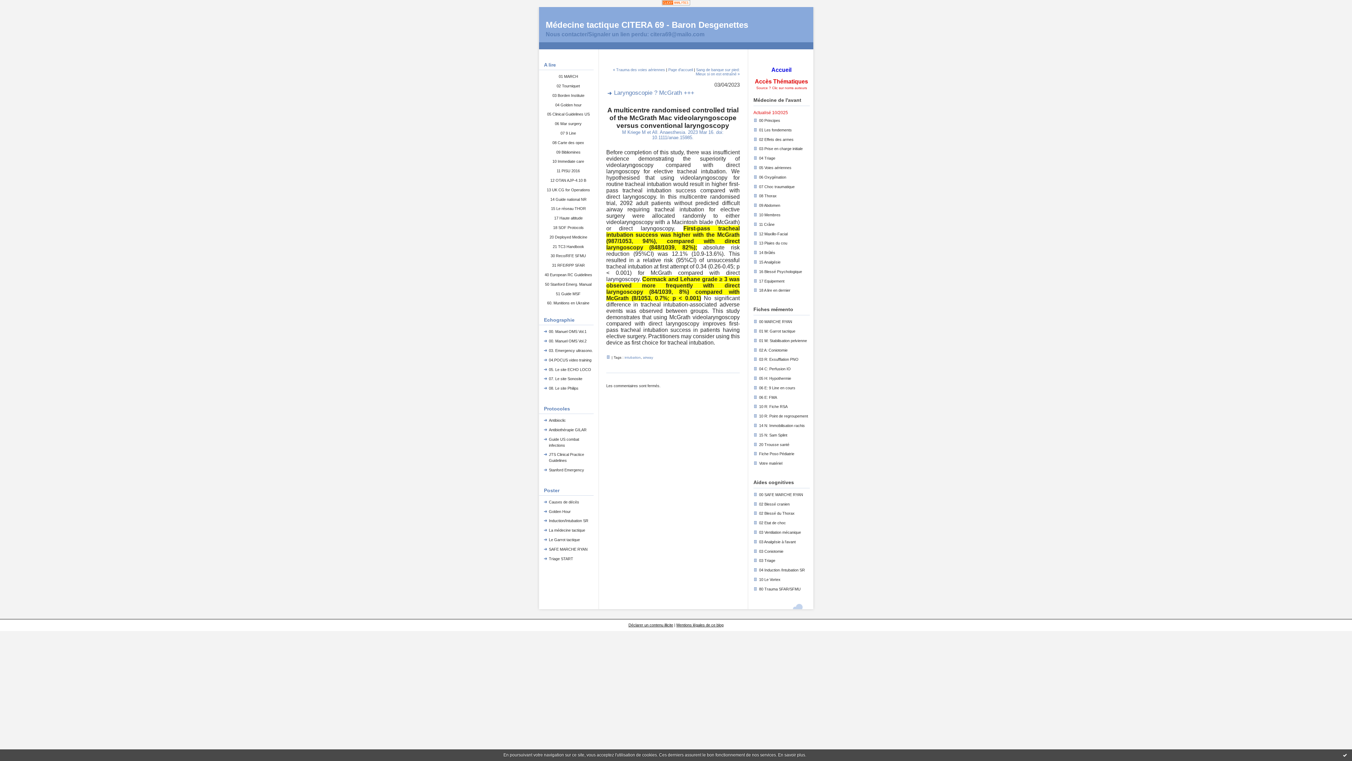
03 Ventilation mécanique (780, 532)
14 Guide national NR (568, 199)
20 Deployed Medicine (568, 237)
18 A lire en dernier (774, 290)
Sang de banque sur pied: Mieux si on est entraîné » (718, 72)
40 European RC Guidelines (568, 275)
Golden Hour (560, 511)
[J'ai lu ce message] (1345, 755)
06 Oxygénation (772, 177)
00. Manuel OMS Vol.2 (568, 341)
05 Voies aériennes (775, 168)
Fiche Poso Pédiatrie (776, 454)
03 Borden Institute (568, 95)
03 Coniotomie (771, 551)
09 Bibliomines (568, 152)
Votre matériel (770, 463)
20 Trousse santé (774, 445)
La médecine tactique (567, 530)
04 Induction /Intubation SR (782, 570)
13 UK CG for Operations (568, 190)
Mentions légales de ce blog (700, 625)
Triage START (561, 559)
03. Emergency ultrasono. (571, 350)
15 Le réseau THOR (568, 208)
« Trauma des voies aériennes (639, 70)
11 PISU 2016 (568, 171)
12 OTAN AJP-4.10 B (568, 180)
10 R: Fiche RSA (773, 406)
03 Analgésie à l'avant (777, 542)
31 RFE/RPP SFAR (568, 265)
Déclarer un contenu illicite (650, 625)
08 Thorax (768, 196)
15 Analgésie (770, 262)
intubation (633, 357)
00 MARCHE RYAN (775, 322)
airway (648, 357)
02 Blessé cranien (774, 504)
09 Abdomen (769, 205)
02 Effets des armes (776, 139)
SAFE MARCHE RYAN (568, 549)
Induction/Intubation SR (568, 521)
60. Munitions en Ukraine (568, 303)
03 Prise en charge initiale (781, 149)
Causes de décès (564, 502)
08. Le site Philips (563, 388)
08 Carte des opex (568, 143)
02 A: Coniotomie (773, 350)
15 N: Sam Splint (773, 435)
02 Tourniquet (568, 86)
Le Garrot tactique (564, 540)
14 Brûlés (767, 252)
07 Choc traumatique (777, 187)
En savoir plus (791, 755)
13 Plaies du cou (773, 243)
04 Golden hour (568, 105)
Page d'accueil (680, 70)
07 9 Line (568, 133)
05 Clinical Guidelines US (568, 114)
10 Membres (770, 215)
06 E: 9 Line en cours (777, 388)
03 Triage (767, 560)
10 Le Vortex (770, 579)
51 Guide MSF (568, 294)
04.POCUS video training (570, 360)
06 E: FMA (768, 397)
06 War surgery (568, 124)
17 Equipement (771, 281)
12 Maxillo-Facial (773, 234)
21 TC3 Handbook (568, 247)
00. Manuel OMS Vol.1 (568, 331)
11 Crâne (767, 224)
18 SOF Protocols (568, 227)
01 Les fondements (775, 130)
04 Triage (767, 158)
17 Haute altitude (568, 218)
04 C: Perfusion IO (775, 369)
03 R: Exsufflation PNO (779, 359)
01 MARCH (568, 76)
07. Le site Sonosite (565, 379)
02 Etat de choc (772, 523)
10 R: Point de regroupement (783, 416)
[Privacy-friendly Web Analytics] (676, 3)
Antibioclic (557, 420)
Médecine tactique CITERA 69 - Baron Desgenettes (647, 25)
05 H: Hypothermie (775, 378)
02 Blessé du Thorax (777, 513)
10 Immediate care (568, 161)
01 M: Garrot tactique (777, 331)
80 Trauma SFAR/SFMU (780, 589)
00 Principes (769, 120)
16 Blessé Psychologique (780, 272)
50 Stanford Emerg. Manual (568, 284)
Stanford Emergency (566, 470)
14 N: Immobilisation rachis (782, 425)
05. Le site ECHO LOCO (570, 369)
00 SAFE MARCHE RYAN (781, 495)
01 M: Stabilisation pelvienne (783, 341)
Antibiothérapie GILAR (568, 430)
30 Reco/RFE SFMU (568, 256)
